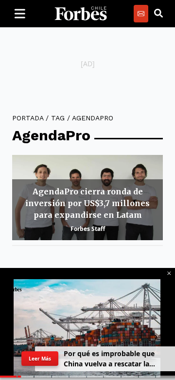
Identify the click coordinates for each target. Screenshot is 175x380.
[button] (169, 273)
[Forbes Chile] (80, 13)
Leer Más (40, 358)
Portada (27, 118)
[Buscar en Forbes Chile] (158, 14)
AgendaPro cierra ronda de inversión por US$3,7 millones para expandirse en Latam (87, 203)
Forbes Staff (87, 229)
